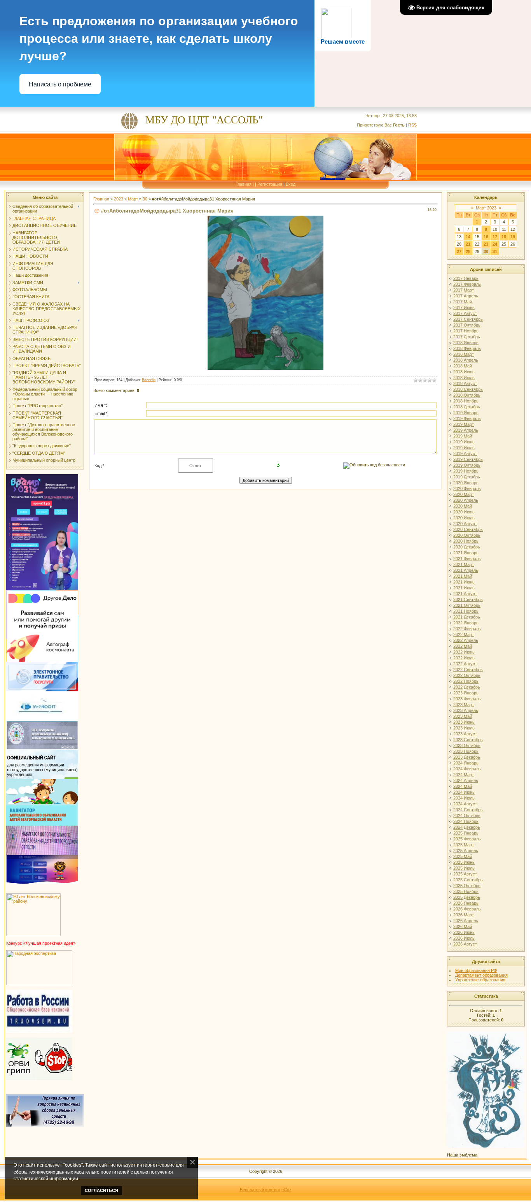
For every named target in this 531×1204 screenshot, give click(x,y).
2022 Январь (466, 622)
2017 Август (465, 313)
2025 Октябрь (466, 885)
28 (468, 251)
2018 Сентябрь (468, 389)
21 (468, 244)
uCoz (286, 1189)
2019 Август (465, 453)
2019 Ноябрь (466, 471)
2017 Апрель (465, 296)
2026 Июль (464, 938)
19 (512, 236)
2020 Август (465, 523)
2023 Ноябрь (466, 751)
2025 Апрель (465, 850)
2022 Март (463, 634)
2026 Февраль (467, 909)
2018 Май (462, 366)
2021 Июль (464, 587)
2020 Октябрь (466, 535)
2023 (118, 199)
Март (133, 199)
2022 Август (465, 663)
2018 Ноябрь (466, 401)
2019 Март (463, 424)
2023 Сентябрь (468, 739)
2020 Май (462, 506)
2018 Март (463, 354)
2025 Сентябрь (468, 879)
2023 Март (463, 704)
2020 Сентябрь (468, 529)
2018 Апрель (465, 360)
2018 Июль (464, 377)
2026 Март (463, 914)
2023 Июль (464, 728)
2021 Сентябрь (468, 599)
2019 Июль (464, 447)
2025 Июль (464, 868)
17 (495, 236)
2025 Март (463, 844)
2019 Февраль (467, 418)
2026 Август (465, 944)
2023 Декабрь (466, 757)
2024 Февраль (467, 768)
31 (495, 251)
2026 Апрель (465, 920)
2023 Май (462, 716)
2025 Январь (466, 833)
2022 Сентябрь (468, 669)
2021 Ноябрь (466, 611)
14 (468, 236)
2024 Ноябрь (466, 821)
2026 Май (462, 926)
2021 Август (465, 593)
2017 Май (462, 301)
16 (486, 236)
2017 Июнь (464, 307)
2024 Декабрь (466, 827)
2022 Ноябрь (466, 681)
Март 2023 (486, 208)
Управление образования (480, 979)
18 (503, 236)
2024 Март (463, 774)
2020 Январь (466, 482)
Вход (290, 184)
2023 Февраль (467, 698)
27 (459, 251)
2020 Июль (464, 517)
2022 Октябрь (466, 675)
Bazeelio (148, 380)
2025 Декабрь (466, 897)
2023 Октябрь (466, 745)
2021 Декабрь (466, 617)
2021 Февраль (467, 558)
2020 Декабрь (466, 547)
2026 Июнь (464, 932)
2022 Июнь (464, 652)
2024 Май (462, 786)
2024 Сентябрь (468, 809)
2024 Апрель (465, 780)
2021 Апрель (465, 570)
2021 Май (462, 576)
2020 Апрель (465, 500)
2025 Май (462, 856)
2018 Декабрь (466, 406)
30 (145, 199)
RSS (412, 125)
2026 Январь (466, 903)
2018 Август (465, 383)
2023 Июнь (464, 722)
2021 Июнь (464, 582)
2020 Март (463, 494)
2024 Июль (464, 798)
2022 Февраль (467, 628)
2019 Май (462, 436)
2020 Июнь (464, 512)
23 (486, 244)
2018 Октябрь (466, 395)
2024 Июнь (464, 792)
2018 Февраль (467, 348)
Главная (244, 184)
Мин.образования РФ (476, 970)
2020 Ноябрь (466, 541)
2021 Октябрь (466, 605)
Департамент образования (481, 975)
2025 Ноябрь (466, 891)
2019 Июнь (464, 441)
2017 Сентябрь (468, 319)
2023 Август (465, 733)
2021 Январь (466, 552)
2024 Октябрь (466, 815)
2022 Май (462, 646)
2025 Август (465, 874)
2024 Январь (466, 763)
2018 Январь (466, 342)
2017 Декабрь (466, 336)
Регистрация (269, 184)
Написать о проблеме (60, 84)
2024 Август (465, 803)
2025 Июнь (464, 862)
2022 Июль (464, 658)
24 (495, 244)
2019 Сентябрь (468, 459)
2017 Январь (466, 278)
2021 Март (463, 564)
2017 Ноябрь (466, 331)
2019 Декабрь (466, 477)
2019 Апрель (465, 430)
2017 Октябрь (466, 325)
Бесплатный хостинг (260, 1189)
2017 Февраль (467, 284)
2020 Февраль (467, 488)
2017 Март (463, 290)
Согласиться (101, 1190)
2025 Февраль (467, 839)
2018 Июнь (464, 371)
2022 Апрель (465, 640)
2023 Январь (466, 693)
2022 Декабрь (466, 687)
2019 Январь (466, 412)
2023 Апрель (465, 710)
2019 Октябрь (466, 465)
